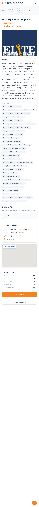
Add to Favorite (20, 302)
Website (9, 239)
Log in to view (22, 232)
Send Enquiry (19, 294)
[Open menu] (35, 3)
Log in (5, 216)
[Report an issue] (34, 503)
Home (4, 10)
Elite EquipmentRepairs (12, 26)
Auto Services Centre (20, 10)
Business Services (11, 10)
